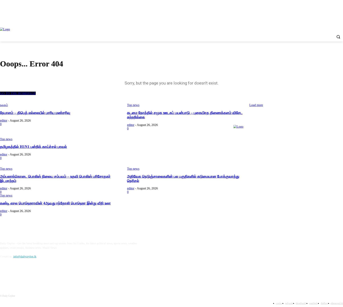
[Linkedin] (24, 275)
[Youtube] (35, 275)
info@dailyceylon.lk (24, 256)
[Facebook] (4, 275)
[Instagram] (14, 275)
